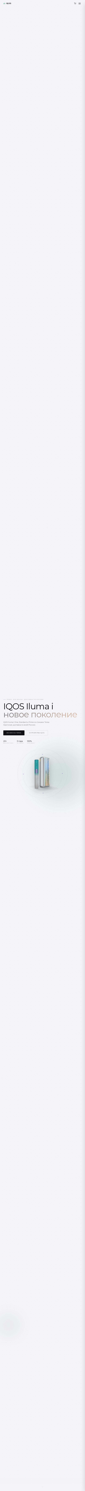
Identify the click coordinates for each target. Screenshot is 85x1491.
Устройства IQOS (37, 733)
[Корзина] (75, 3)
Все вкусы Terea (14, 733)
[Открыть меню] (80, 3)
